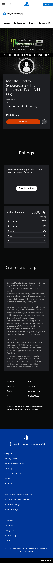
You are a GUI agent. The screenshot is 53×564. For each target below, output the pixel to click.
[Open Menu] (3, 4)
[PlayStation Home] (26, 4)
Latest (7, 23)
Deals (32, 23)
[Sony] (46, 562)
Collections (19, 23)
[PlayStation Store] (13, 13)
